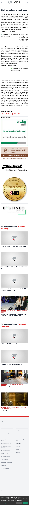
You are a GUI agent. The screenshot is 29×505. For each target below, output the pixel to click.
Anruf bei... (3, 476)
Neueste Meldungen (7, 113)
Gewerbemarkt (4, 490)
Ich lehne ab (19, 503)
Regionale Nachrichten (6, 443)
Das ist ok (25, 503)
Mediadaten (18, 433)
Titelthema (3, 487)
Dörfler (3, 100)
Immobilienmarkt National (6, 462)
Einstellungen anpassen (6, 503)
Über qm (17, 430)
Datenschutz (18, 449)
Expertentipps (4, 482)
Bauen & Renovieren (5, 450)
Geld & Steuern (4, 459)
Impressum (18, 446)
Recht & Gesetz (4, 453)
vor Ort (2, 473)
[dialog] (14, 500)
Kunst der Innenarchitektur (20, 27)
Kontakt (17, 436)
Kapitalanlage (4, 465)
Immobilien (3, 479)
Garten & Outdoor (5, 430)
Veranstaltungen (4, 485)
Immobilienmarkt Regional (6, 436)
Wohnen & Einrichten (19, 113)
